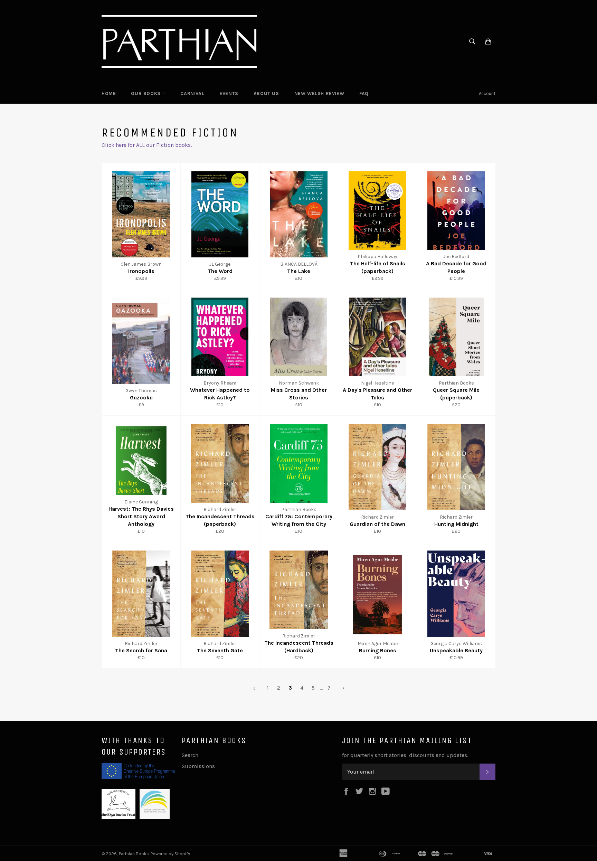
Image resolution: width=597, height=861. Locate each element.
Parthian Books (134, 853)
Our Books (146, 93)
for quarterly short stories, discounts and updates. (405, 755)
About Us (266, 93)
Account (487, 93)
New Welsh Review (319, 93)
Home (109, 93)
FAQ (364, 93)
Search (190, 755)
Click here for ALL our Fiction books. (147, 145)
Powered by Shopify (170, 853)
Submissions (198, 766)
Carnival (192, 93)
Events (228, 93)
